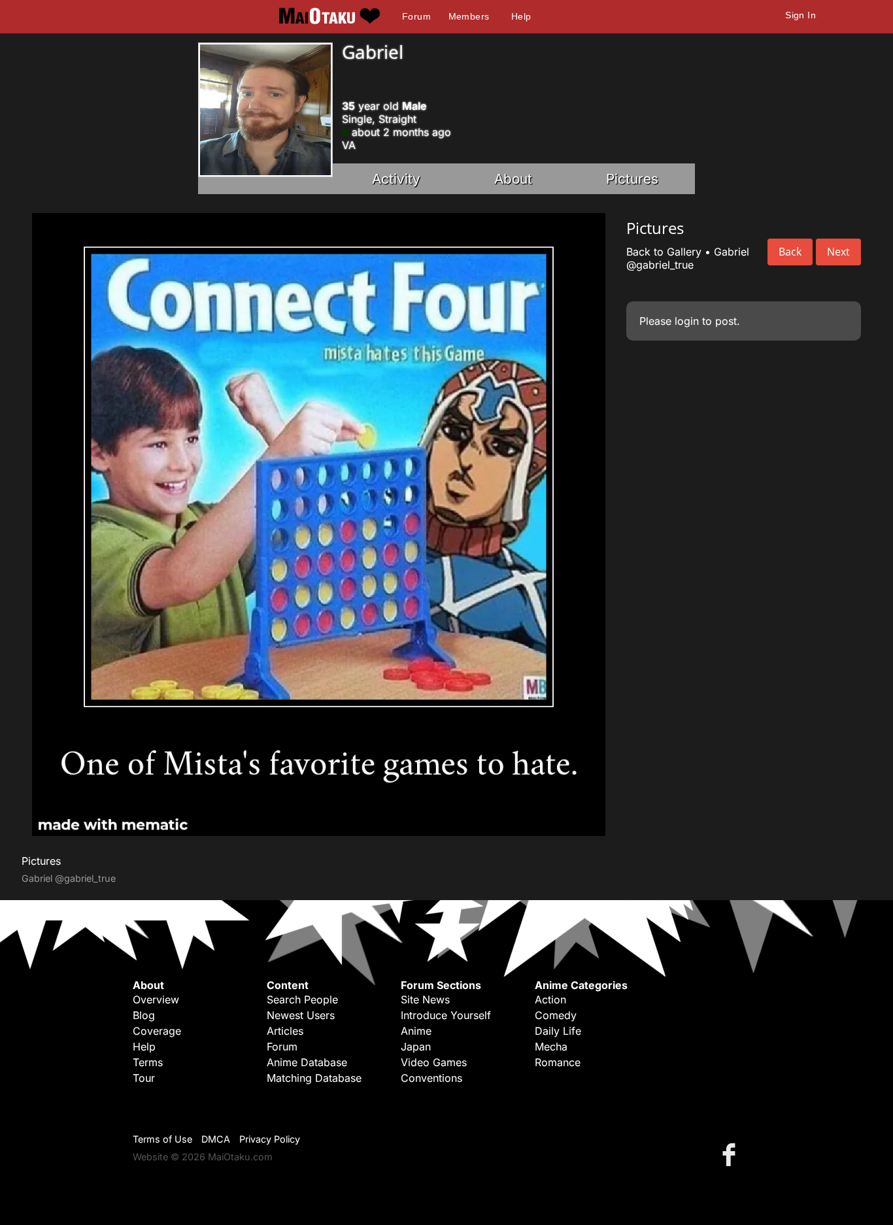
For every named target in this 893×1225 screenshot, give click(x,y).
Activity (396, 179)
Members (469, 16)
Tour (144, 1077)
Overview (156, 999)
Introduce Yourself (446, 1015)
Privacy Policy (269, 1139)
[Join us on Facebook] (731, 1154)
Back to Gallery (663, 251)
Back (790, 251)
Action (550, 999)
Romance (558, 1062)
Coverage (157, 1030)
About (513, 179)
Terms (148, 1062)
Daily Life (558, 1030)
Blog (144, 1015)
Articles (285, 1030)
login (687, 320)
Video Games (434, 1062)
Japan (416, 1046)
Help (521, 16)
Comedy (556, 1015)
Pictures (632, 179)
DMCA (215, 1139)
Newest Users (301, 1015)
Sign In (800, 15)
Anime (416, 1030)
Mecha (551, 1046)
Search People (302, 999)
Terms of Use (162, 1139)
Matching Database (314, 1077)
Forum (416, 16)
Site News (425, 999)
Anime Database (307, 1062)
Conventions (431, 1077)
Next (838, 251)
